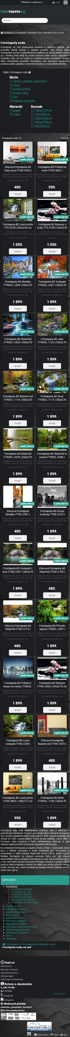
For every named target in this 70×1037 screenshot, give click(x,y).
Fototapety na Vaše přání (24, 902)
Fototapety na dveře (21, 889)
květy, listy (21, 93)
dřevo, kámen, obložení (30, 81)
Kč (53, 2)
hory (17, 85)
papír (17, 111)
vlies (17, 114)
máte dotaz (43, 1034)
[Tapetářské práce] (39, 1030)
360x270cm (43, 122)
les (16, 97)
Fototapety (12, 886)
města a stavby (24, 101)
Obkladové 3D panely (17, 932)
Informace (6, 966)
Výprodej (10, 938)
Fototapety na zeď (21, 891)
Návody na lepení (9, 969)
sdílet (56, 1034)
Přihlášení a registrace (31, 2)
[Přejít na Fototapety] (29, 72)
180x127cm (43, 111)
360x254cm (43, 118)
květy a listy (22, 89)
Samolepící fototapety (23, 899)
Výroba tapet (7, 976)
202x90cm (42, 114)
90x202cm (42, 126)
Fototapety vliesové (21, 894)
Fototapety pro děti (21, 897)
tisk (65, 1034)
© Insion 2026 (59, 994)
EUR (58, 2)
